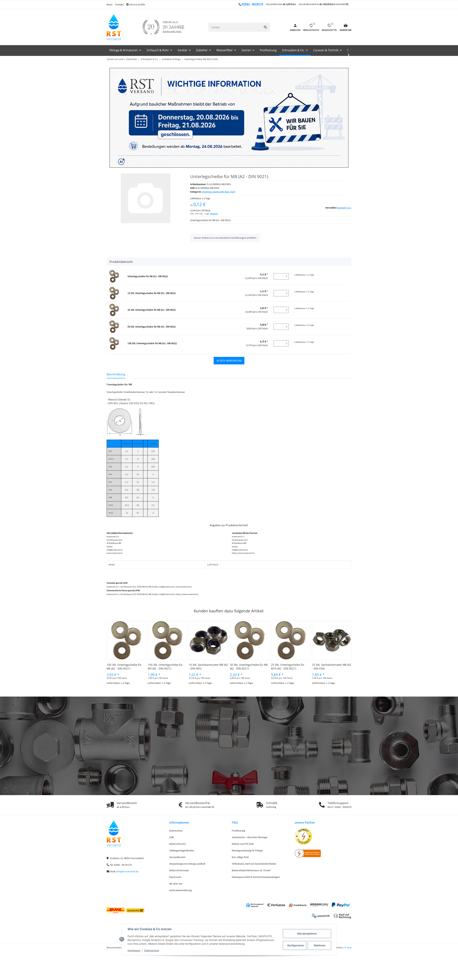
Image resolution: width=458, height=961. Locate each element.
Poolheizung (238, 830)
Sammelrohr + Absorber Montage (249, 837)
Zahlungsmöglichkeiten (181, 850)
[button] (137, 4)
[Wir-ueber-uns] (163, 27)
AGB (171, 837)
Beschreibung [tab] (116, 374)
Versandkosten (177, 857)
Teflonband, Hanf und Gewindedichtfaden (254, 863)
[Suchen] (265, 27)
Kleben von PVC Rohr (243, 843)
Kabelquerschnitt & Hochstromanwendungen (256, 877)
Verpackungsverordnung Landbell (187, 863)
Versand (214, 213)
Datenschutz (151, 950)
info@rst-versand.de (127, 871)
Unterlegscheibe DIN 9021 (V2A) (218, 191)
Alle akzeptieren (307, 933)
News (110, 4)
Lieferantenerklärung (180, 890)
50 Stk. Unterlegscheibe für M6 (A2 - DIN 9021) (249, 666)
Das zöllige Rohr (240, 857)
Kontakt (119, 4)
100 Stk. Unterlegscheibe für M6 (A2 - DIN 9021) (124, 666)
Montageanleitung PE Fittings (247, 850)
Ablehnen (319, 945)
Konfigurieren (295, 945)
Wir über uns (175, 883)
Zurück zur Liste (115, 59)
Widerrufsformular (179, 870)
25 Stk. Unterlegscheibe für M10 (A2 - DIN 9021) (287, 666)
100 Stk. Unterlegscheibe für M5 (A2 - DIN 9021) (165, 666)
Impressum (134, 950)
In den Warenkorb (229, 360)
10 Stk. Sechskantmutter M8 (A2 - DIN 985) (208, 666)
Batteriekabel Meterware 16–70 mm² (251, 870)
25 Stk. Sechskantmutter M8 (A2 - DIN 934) (331, 666)
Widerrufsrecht (177, 843)
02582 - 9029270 (252, 4)
